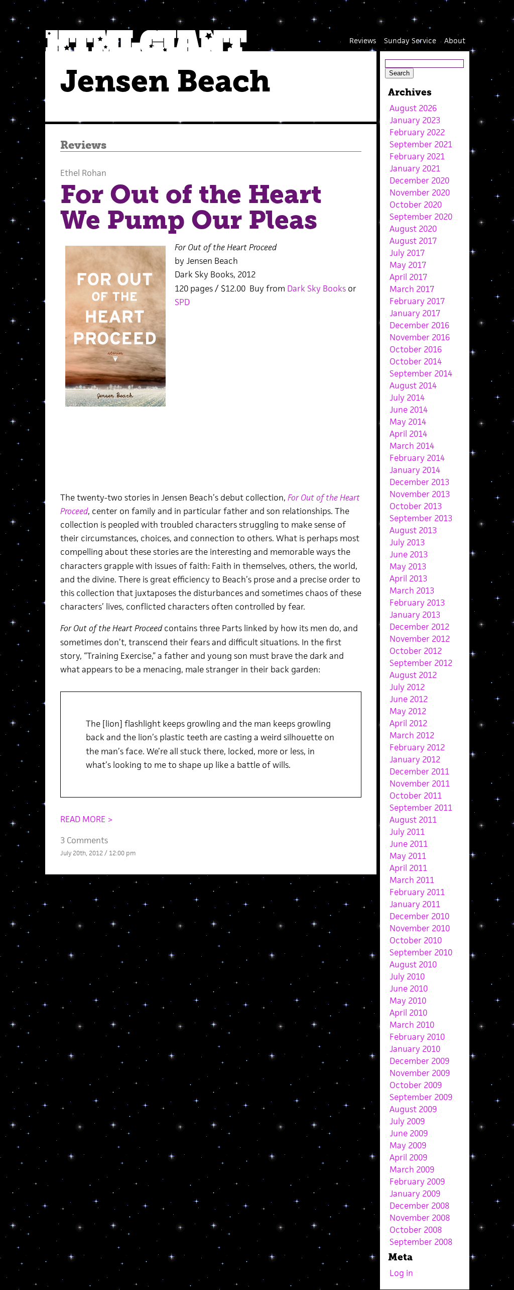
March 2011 (412, 879)
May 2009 (408, 1145)
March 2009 (412, 1169)
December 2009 (419, 1060)
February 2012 (417, 747)
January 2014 (415, 469)
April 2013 (408, 578)
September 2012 (421, 662)
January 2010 (415, 1048)
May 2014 (408, 421)
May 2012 (408, 711)
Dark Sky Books (316, 288)
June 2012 (409, 699)
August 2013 (413, 530)
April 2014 (408, 433)
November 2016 (420, 337)
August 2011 (413, 819)
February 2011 (417, 892)
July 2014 (407, 397)
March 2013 (412, 590)
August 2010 (413, 964)
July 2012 (407, 686)
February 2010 (417, 1036)
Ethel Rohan (83, 172)
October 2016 (416, 349)
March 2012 (412, 735)
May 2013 (408, 566)
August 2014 (413, 385)
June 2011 (409, 843)
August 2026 (413, 108)
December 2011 (419, 771)
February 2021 (417, 156)
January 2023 (415, 120)
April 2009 (408, 1157)
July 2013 (407, 542)
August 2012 (413, 674)
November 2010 (420, 928)
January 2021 (415, 168)
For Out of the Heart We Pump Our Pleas (191, 207)
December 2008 (419, 1205)
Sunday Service (410, 40)
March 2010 (412, 1024)
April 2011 (408, 867)
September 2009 (421, 1097)
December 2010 (419, 916)
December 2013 (419, 481)
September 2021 (421, 144)
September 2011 (421, 807)
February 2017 (417, 301)
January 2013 (415, 614)
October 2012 (416, 650)
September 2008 (421, 1241)
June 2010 (409, 988)
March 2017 (412, 288)
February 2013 (417, 602)
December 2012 (419, 626)
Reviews (362, 40)
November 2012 (420, 638)
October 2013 (416, 506)
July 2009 (407, 1121)
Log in (401, 1272)
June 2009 (409, 1133)
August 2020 (413, 228)
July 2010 (407, 976)
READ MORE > (86, 819)
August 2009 (413, 1109)
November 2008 (420, 1217)
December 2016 (419, 325)
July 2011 (407, 831)
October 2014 (416, 361)
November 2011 (420, 783)
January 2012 (415, 759)
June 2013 (409, 554)
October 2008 (416, 1229)
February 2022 (417, 132)
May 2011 (408, 855)
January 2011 (415, 904)
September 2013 (421, 518)
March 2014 (412, 445)
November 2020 (420, 192)
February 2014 (417, 457)
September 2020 (421, 216)
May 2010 (408, 1000)
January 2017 (415, 313)
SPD (182, 302)
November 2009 (420, 1072)
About (454, 40)
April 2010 (408, 1012)
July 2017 (407, 252)
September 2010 (421, 952)
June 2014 (409, 409)
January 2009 (415, 1193)
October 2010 (416, 940)
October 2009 (416, 1084)
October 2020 (416, 204)
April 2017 (408, 276)
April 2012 (408, 723)
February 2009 (417, 1181)
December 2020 (419, 180)
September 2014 (421, 373)
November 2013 (420, 494)
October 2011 (416, 795)
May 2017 (408, 264)
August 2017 (413, 240)
